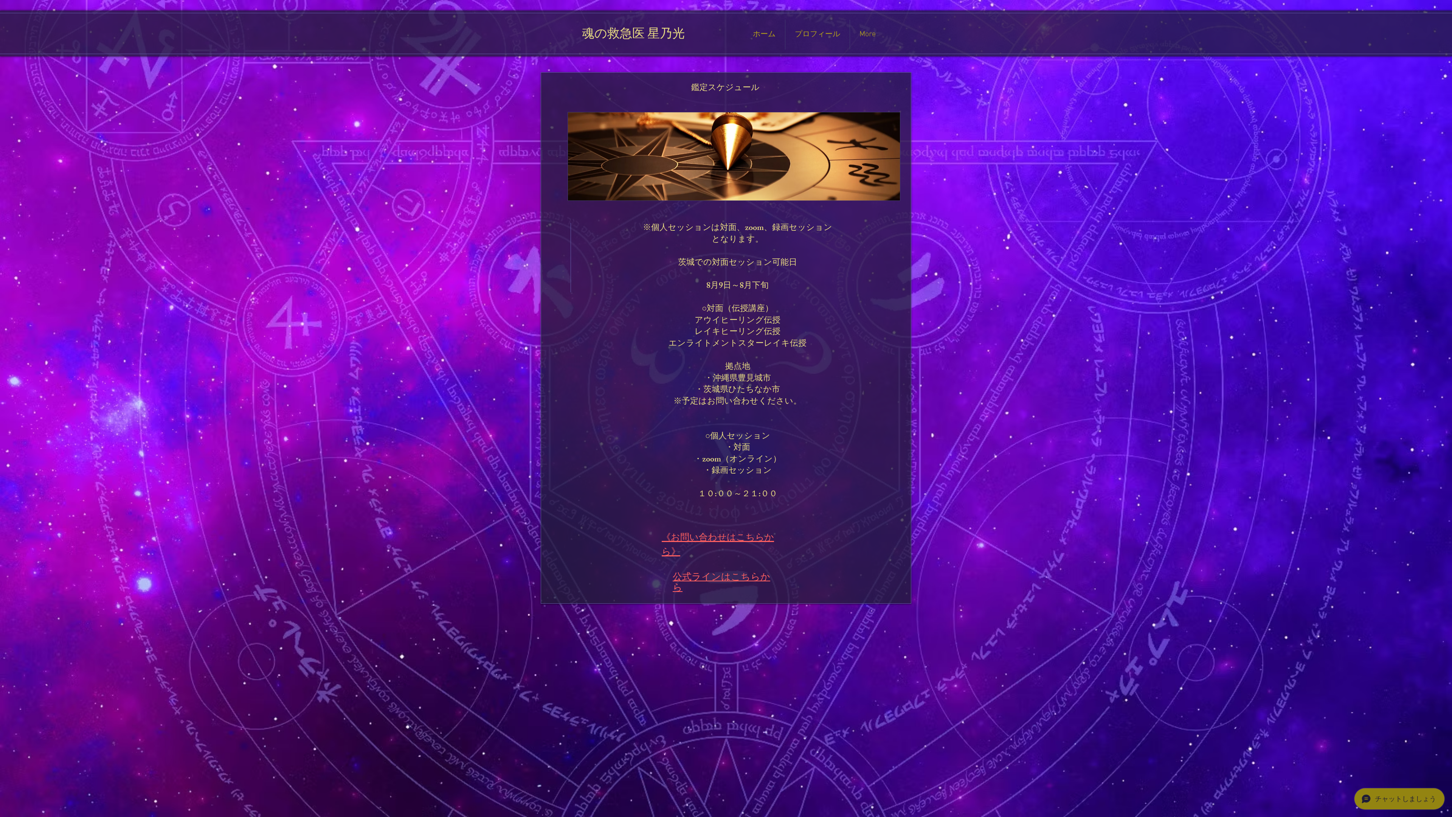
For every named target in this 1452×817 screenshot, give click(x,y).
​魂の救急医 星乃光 (633, 36)
